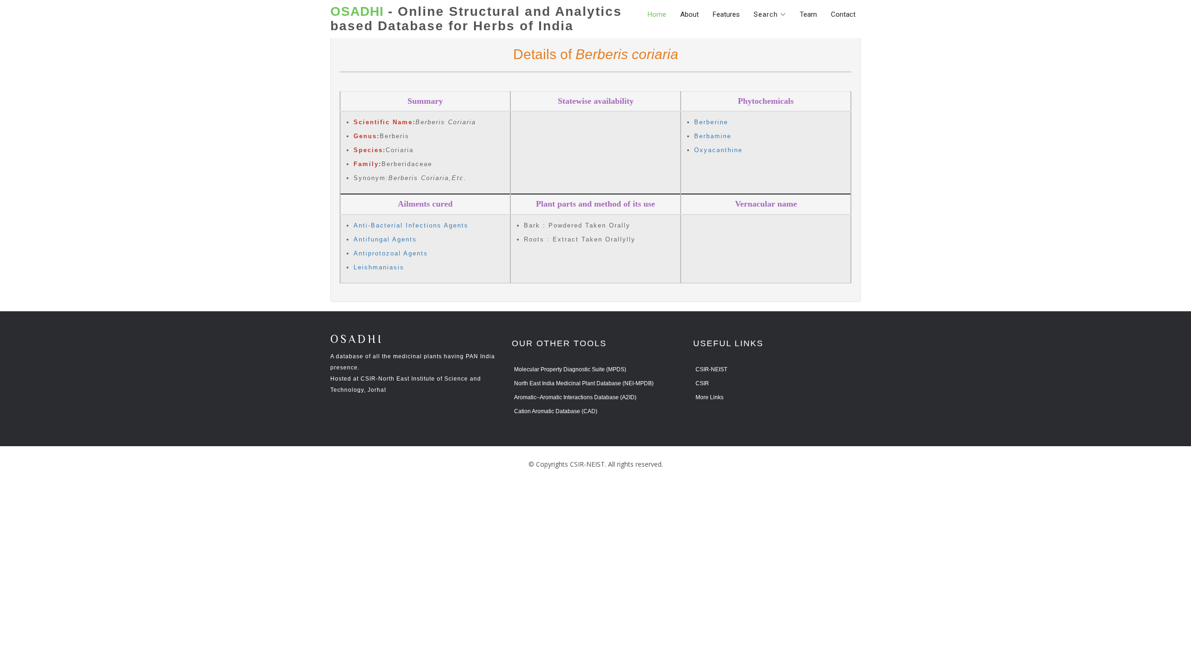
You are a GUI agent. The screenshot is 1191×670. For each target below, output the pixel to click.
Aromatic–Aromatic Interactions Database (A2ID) (575, 397)
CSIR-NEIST (711, 369)
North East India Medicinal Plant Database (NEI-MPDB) (584, 383)
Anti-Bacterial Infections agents (411, 225)
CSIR (702, 383)
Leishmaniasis (379, 267)
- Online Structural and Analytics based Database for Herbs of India (476, 19)
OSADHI (356, 340)
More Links (709, 397)
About (689, 14)
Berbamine (712, 136)
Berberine (711, 122)
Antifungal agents (385, 239)
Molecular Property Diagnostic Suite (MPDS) (570, 369)
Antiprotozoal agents (391, 253)
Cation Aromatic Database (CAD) (555, 411)
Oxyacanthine (718, 150)
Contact (843, 14)
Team (808, 14)
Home (657, 14)
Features (726, 14)
